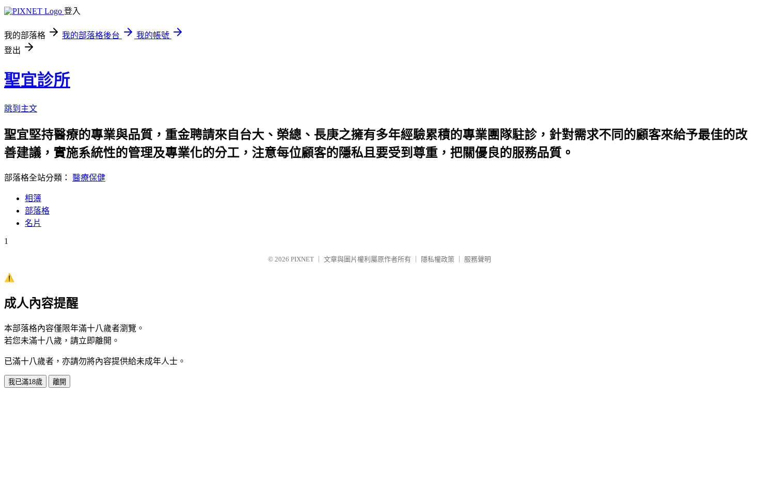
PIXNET (302, 259)
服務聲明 (477, 259)
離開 (59, 382)
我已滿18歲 (25, 382)
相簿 (33, 198)
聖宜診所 (37, 80)
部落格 (37, 210)
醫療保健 (88, 177)
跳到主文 (20, 108)
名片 (33, 223)
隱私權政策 (437, 259)
